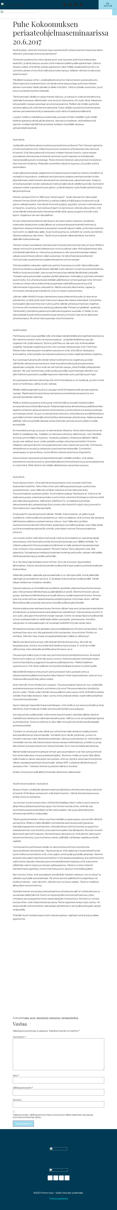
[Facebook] (64, 4)
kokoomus (54, 1017)
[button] (114, 12)
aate (26, 1017)
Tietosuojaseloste (58, 1198)
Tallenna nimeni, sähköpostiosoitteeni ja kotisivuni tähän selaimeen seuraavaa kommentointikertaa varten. (53, 1116)
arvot (32, 1017)
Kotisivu (17, 1100)
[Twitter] (70, 4)
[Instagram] (81, 4)
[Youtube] (75, 4)
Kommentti (19, 1037)
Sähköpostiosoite (23, 1087)
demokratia (42, 1017)
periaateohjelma (69, 1017)
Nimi (16, 1075)
